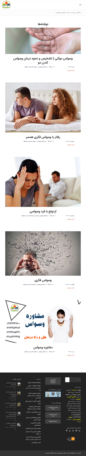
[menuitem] (83, 5)
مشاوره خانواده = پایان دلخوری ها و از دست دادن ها (33, 388)
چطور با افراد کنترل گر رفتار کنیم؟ (11, 384)
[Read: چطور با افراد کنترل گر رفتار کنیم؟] (19, 384)
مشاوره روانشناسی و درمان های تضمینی (33, 418)
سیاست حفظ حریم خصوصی (63, 453)
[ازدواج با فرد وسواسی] (43, 182)
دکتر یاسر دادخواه (29, 67)
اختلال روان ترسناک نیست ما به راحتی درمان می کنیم (33, 438)
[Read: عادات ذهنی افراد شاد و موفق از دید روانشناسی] (19, 393)
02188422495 (76, 417)
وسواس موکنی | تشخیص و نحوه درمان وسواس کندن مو (43, 60)
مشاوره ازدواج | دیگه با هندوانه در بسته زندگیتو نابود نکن (34, 395)
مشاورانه (74, 390)
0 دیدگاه (52, 216)
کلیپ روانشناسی (36, 442)
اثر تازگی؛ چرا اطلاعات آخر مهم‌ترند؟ (11, 424)
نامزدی (37, 216)
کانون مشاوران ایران (53, 415)
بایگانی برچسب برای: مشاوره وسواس (68, 12)
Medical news (53, 421)
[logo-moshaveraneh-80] (6, 5)
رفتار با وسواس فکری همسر (43, 137)
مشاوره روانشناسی (76, 395)
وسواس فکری (43, 280)
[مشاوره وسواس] (43, 321)
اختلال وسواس (42, 67)
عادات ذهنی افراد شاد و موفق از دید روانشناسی (11, 394)
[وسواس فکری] (43, 253)
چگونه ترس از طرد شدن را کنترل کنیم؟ (10, 404)
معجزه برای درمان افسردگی (33, 428)
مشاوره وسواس (43, 347)
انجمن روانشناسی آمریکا (53, 408)
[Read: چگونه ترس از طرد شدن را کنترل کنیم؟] (19, 404)
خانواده (67, 395)
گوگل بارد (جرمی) (49, 453)
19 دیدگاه (51, 352)
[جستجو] (83, 5)
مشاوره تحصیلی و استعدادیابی (36, 424)
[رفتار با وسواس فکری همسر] (43, 107)
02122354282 (76, 415)
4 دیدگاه (50, 141)
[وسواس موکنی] (43, 41)
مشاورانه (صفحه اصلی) (34, 382)
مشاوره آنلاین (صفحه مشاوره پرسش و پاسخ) (34, 407)
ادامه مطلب (70, 70)
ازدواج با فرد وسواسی (43, 211)
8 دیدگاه (50, 284)
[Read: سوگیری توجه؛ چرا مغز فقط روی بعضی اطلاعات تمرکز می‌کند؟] (19, 413)
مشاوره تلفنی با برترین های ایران (33, 402)
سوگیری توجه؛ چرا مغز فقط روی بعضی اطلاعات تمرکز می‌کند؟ (11, 414)
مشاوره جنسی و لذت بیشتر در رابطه (33, 432)
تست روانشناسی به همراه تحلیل (34, 413)
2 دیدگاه (51, 67)
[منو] (80, 5)
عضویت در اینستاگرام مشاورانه (53, 381)
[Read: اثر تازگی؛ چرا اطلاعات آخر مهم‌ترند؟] (19, 425)
